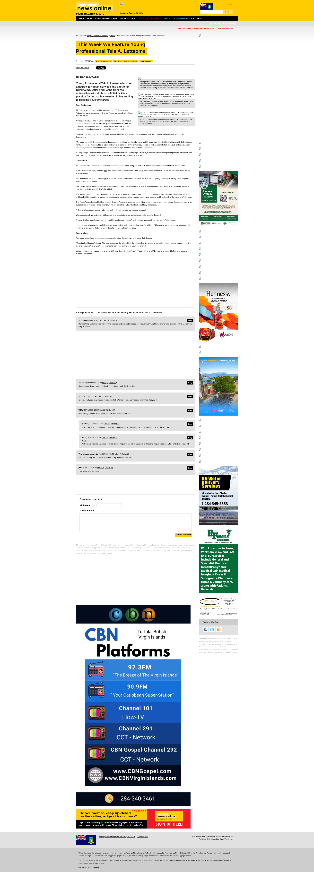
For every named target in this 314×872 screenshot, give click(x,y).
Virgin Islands (145, 61)
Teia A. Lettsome (130, 61)
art (115, 61)
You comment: (87, 510)
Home (81, 19)
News (89, 19)
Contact (230, 4)
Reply (190, 320)
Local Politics (127, 19)
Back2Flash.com (226, 839)
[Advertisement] (135, 280)
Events (114, 837)
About (200, 19)
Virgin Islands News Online (97, 36)
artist (120, 61)
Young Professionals (106, 19)
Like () (106, 320)
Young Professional (104, 61)
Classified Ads (142, 837)
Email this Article (82, 68)
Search (227, 12)
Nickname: (85, 505)
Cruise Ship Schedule (126, 837)
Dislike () (115, 320)
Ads (192, 19)
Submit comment (183, 535)
